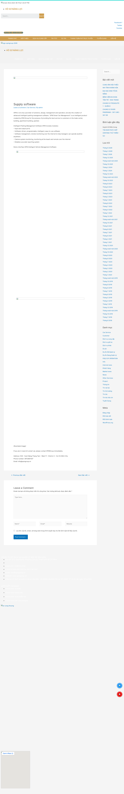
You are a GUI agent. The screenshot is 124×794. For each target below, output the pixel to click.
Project (105, 381)
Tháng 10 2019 (108, 281)
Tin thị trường (107, 391)
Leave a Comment (20, 107)
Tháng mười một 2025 (110, 161)
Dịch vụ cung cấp (40, 38)
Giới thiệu (24, 38)
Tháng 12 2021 (108, 216)
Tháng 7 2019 (107, 291)
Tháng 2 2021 (107, 239)
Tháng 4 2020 (107, 265)
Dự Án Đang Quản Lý (110, 355)
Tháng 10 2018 (108, 314)
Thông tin (106, 384)
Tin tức (54, 38)
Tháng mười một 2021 (110, 219)
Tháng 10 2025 (108, 164)
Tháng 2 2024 (107, 167)
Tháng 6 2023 (107, 193)
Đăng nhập (106, 413)
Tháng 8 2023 (107, 187)
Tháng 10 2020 (108, 252)
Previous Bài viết (18, 475)
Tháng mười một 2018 (110, 311)
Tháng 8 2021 (107, 229)
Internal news (107, 365)
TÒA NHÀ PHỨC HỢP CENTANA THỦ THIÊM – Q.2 (111, 133)
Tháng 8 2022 (107, 203)
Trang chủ (12, 38)
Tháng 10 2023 (108, 180)
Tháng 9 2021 (107, 226)
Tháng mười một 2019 (110, 278)
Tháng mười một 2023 (110, 177)
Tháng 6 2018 (107, 320)
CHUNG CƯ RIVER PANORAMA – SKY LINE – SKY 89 (111, 112)
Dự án (63, 38)
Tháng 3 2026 (107, 151)
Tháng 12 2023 (108, 174)
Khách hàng (107, 368)
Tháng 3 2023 (107, 197)
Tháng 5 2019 (107, 297)
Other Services (108, 378)
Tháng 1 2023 (107, 200)
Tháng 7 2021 (107, 232)
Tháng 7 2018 (107, 317)
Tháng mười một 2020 (110, 249)
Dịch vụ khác (107, 345)
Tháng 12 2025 (108, 158)
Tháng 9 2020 (107, 255)
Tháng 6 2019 (107, 294)
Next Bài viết (84, 475)
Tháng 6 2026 (107, 148)
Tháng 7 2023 (107, 190)
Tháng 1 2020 (107, 275)
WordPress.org (108, 423)
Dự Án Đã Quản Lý (109, 352)
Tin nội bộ (106, 388)
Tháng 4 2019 (107, 301)
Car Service (31, 107)
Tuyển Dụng (101, 38)
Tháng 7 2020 (107, 262)
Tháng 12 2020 (108, 245)
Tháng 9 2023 (107, 184)
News (105, 375)
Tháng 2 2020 (107, 271)
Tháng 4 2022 (107, 210)
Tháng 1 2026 (107, 154)
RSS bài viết (107, 416)
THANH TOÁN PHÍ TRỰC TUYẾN (81, 38)
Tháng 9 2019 (107, 284)
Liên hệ (113, 38)
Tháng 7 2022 (107, 206)
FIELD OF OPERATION (110, 358)
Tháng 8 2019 (107, 288)
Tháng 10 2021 (108, 223)
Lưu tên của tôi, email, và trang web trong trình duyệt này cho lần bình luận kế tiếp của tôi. (46, 531)
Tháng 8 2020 (107, 258)
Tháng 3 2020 (107, 268)
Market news (107, 371)
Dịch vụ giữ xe (107, 342)
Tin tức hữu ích (108, 397)
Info (104, 362)
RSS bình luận (107, 419)
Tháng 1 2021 (107, 242)
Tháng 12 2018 (108, 307)
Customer (106, 336)
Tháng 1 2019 (107, 304)
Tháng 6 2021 (107, 236)
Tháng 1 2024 (107, 171)
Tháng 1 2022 (107, 213)
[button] (13, 33)
